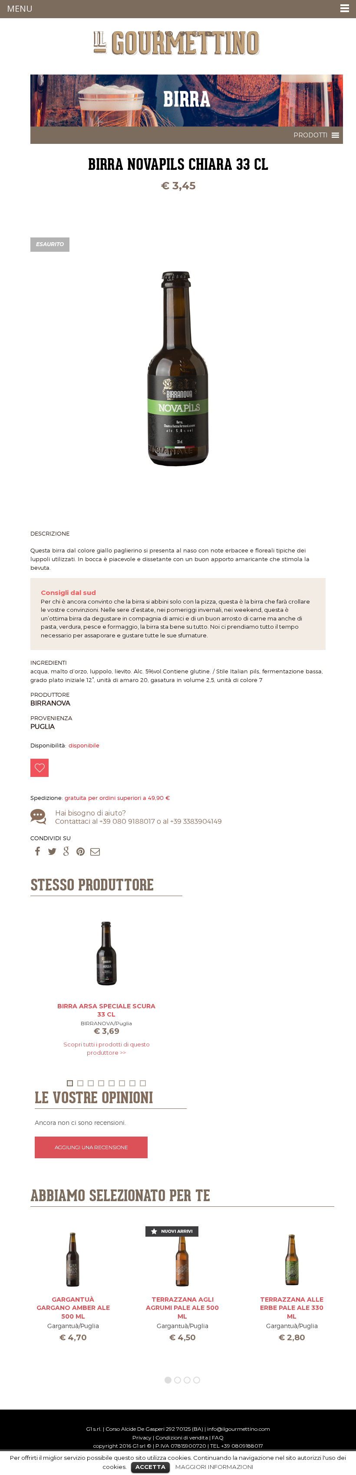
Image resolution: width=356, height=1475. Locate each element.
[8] (143, 1083)
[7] (132, 1083)
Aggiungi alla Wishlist (39, 768)
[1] (70, 1083)
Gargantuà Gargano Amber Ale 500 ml (73, 1308)
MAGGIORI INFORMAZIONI (214, 1466)
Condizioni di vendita (181, 1437)
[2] (80, 1083)
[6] (122, 1083)
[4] (101, 1083)
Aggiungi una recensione (91, 1147)
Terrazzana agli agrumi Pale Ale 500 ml (182, 1308)
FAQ (218, 1437)
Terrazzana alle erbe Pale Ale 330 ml (291, 1308)
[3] (91, 1083)
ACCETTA (150, 1466)
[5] (112, 1083)
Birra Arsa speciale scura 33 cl (106, 1010)
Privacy (142, 1437)
